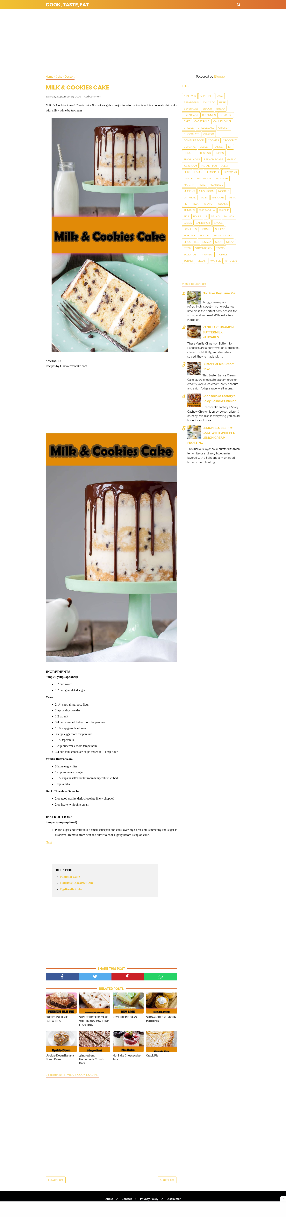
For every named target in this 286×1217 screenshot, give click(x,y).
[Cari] (238, 4)
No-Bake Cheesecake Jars (126, 1057)
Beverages (191, 108)
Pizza (194, 203)
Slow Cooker (223, 235)
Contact (127, 1198)
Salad (215, 216)
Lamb (198, 172)
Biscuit (207, 108)
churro (208, 134)
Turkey (188, 260)
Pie (185, 203)
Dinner (219, 146)
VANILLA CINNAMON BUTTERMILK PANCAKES (218, 332)
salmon (229, 216)
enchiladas (192, 159)
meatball (216, 184)
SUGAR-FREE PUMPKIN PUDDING (161, 1019)
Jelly (224, 165)
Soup (218, 241)
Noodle (223, 191)
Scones (206, 229)
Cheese (189, 127)
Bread (220, 108)
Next (49, 842)
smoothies (191, 241)
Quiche (224, 210)
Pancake (218, 197)
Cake (187, 121)
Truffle (221, 254)
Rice (186, 216)
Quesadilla (207, 210)
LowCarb (230, 172)
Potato (207, 203)
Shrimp (220, 229)
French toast (213, 159)
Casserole (201, 121)
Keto (187, 172)
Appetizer (206, 96)
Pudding (222, 203)
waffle (215, 260)
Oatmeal (190, 197)
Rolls (197, 216)
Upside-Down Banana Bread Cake (60, 1057)
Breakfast (191, 115)
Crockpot (230, 140)
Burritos (226, 115)
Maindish (222, 178)
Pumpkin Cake (70, 876)
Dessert (205, 146)
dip (230, 146)
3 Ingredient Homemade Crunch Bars (91, 1059)
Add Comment (92, 96)
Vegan (201, 260)
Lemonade (213, 172)
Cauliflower (222, 121)
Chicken (223, 127)
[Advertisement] (143, 41)
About (109, 1198)
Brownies (209, 115)
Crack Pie (152, 1055)
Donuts (189, 153)
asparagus (191, 102)
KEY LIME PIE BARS (125, 1017)
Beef (222, 102)
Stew (187, 248)
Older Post (167, 1179)
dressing (204, 153)
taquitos (190, 254)
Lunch (188, 178)
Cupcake (190, 146)
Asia (220, 96)
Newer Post (55, 1179)
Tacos (220, 248)
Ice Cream (190, 165)
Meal (201, 184)
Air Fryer (190, 96)
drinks (219, 153)
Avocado (209, 102)
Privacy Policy (149, 1198)
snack (207, 241)
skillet (205, 235)
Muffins (189, 191)
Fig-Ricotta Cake (71, 889)
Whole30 (231, 260)
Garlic (231, 159)
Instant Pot (209, 165)
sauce (218, 222)
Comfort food (194, 140)
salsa (188, 222)
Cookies (213, 140)
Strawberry (203, 248)
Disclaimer (174, 1198)
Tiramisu (206, 254)
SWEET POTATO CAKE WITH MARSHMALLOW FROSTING (94, 1021)
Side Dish (190, 235)
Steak (230, 241)
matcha (189, 184)
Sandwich (203, 222)
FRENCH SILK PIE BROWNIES (57, 1019)
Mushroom (206, 191)
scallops (190, 229)
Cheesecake (206, 127)
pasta (232, 197)
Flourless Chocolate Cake (76, 883)
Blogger (220, 76)
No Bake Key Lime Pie (219, 293)
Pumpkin (189, 210)
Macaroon (204, 178)
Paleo (204, 197)
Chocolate (191, 134)
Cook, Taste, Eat (67, 4)
